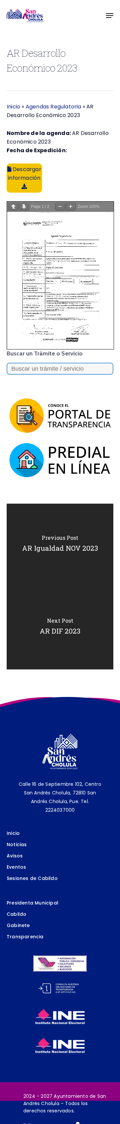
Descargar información (24, 173)
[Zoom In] (71, 207)
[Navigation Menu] (109, 15)
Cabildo (16, 914)
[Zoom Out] (60, 207)
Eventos (16, 867)
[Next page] (24, 207)
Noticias (17, 844)
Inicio (13, 106)
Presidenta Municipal (32, 903)
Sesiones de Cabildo (32, 878)
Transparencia (25, 936)
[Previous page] (13, 207)
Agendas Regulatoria (53, 106)
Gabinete (18, 925)
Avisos (15, 855)
